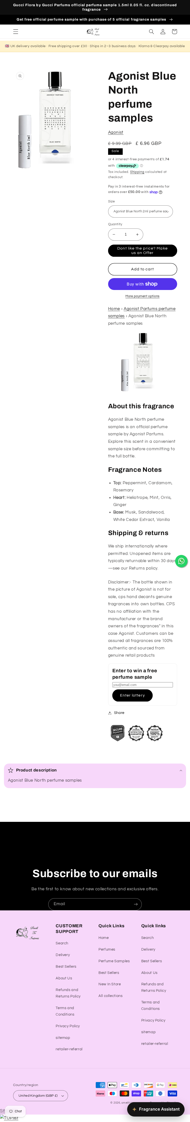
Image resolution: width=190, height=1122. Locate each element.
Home (114, 309)
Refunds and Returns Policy (68, 993)
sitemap (63, 1038)
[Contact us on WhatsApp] (181, 561)
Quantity (115, 224)
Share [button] (119, 713)
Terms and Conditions (65, 1011)
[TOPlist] (9, 1118)
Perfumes (106, 949)
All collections (110, 996)
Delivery (63, 955)
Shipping (137, 172)
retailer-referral (69, 1049)
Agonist (115, 132)
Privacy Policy (68, 1026)
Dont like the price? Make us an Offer (142, 250)
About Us (64, 978)
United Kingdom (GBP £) (38, 1095)
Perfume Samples (114, 961)
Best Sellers (66, 966)
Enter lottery (132, 695)
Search (62, 943)
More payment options (142, 296)
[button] (15, 31)
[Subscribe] (136, 904)
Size (111, 201)
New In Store (109, 984)
